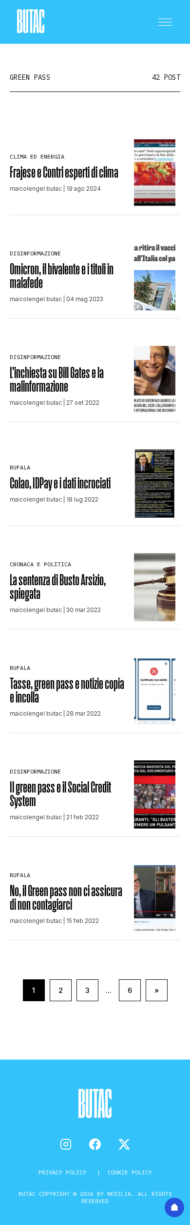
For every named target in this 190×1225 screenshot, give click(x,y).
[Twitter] (124, 1144)
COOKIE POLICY (130, 1172)
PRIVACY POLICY (64, 1172)
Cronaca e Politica (40, 564)
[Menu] (165, 22)
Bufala (20, 467)
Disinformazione (35, 253)
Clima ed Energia (37, 156)
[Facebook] (95, 1144)
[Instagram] (66, 1144)
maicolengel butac (36, 188)
